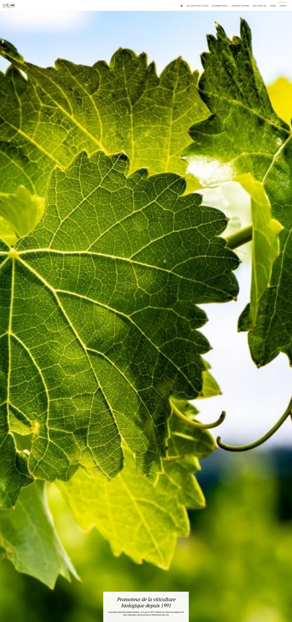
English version (282, 2)
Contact (283, 6)
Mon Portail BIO (259, 6)
